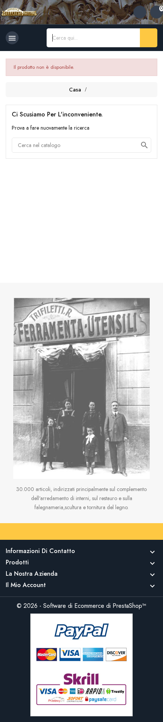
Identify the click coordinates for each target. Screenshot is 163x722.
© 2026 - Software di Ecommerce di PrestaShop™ (81, 605)
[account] (139, 12)
